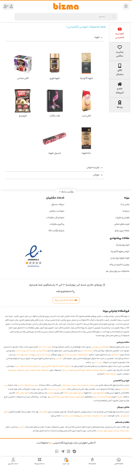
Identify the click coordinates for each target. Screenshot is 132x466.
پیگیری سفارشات (57, 224)
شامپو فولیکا (83, 354)
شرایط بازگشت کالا (56, 231)
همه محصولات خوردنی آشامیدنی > (86, 27)
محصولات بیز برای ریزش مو (117, 271)
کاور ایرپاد (43, 411)
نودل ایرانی (66, 385)
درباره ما (126, 211)
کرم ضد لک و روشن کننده (26, 350)
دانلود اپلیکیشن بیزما (64, 300)
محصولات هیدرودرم (16, 370)
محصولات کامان (31, 370)
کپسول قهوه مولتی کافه (73, 393)
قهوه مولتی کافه (22, 393)
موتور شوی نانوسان (104, 430)
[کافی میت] (86, 100)
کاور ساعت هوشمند (99, 415)
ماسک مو (65, 354)
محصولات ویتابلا (34, 366)
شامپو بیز (73, 354)
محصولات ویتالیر (100, 370)
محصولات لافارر (65, 366)
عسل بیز (35, 385)
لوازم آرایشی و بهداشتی (99, 347)
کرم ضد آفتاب (87, 350)
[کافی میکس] (22, 63)
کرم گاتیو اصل (41, 350)
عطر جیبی (58, 358)
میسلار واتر (115, 354)
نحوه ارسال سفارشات (55, 217)
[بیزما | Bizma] (66, 6)
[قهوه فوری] (54, 63)
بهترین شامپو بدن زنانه (119, 264)
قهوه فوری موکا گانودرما (59, 397)
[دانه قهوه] (86, 138)
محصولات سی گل (69, 370)
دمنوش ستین (61, 389)
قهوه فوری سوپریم (76, 397)
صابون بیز (38, 354)
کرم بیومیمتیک (122, 245)
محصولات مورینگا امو (84, 370)
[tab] (119, 33)
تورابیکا (120, 397)
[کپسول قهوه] (54, 138)
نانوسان (21, 427)
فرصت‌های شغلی (121, 224)
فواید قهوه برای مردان (119, 258)
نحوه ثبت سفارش (56, 211)
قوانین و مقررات (122, 217)
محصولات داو (43, 370)
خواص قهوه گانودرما (120, 251)
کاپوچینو (50, 393)
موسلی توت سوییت (78, 385)
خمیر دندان (98, 362)
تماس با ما (125, 204)
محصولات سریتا (21, 366)
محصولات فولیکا (110, 374)
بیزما (51, 443)
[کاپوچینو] (22, 100)
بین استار (51, 389)
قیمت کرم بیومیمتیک (24, 354)
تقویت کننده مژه (45, 347)
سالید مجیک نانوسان (121, 430)
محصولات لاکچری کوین (50, 366)
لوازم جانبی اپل (84, 415)
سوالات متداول (57, 204)
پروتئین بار (91, 385)
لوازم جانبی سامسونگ (69, 415)
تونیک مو (46, 354)
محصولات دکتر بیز (24, 385)
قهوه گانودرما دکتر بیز (103, 397)
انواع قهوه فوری (98, 393)
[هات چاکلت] (54, 100)
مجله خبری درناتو (122, 231)
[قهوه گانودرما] (86, 63)
